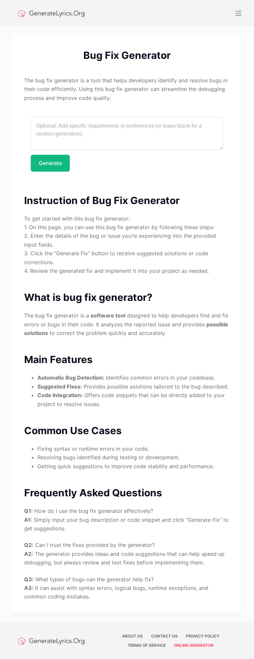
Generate (50, 163)
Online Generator (194, 645)
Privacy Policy (203, 636)
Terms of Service (147, 645)
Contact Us (164, 636)
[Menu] (238, 13)
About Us (132, 636)
